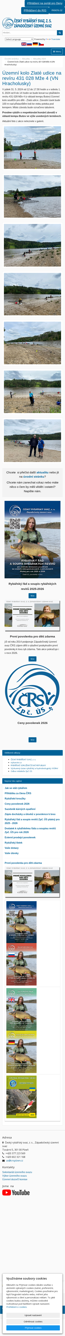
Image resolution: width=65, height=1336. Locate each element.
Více (32, 595)
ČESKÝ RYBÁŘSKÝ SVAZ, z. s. (23, 759)
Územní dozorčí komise (14, 1179)
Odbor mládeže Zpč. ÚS (21, 771)
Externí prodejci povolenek (20, 837)
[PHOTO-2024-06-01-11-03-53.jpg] (32, 392)
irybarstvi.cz (16, 762)
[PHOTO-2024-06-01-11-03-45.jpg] (32, 441)
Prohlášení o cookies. (16, 1307)
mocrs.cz (57, 10)
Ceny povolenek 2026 (17, 804)
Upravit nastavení (33, 1315)
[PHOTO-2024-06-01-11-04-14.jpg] (32, 148)
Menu (58, 51)
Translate (55, 39)
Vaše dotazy (12, 848)
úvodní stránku (33, 476)
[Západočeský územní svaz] (32, 23)
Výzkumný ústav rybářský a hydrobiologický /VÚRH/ (34, 768)
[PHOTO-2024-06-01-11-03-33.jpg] (32, 196)
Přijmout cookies (33, 1327)
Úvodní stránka (12, 58)
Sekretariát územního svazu (17, 1172)
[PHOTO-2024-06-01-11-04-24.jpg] (32, 245)
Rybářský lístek (13, 842)
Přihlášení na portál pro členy (44, 3)
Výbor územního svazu (14, 1175)
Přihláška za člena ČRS (18, 793)
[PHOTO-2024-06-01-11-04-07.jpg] (32, 294)
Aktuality (26, 58)
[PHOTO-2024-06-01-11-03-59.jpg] (32, 343)
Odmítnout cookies (33, 1321)
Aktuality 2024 (39, 58)
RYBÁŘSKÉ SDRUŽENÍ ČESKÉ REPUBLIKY (28, 765)
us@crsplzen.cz (14, 1160)
